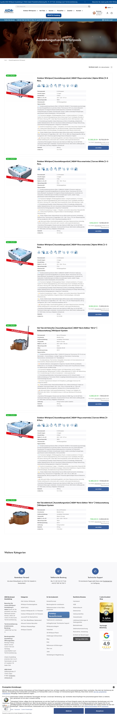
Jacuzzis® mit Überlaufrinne (29, 617)
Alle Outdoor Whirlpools (28, 601)
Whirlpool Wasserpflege (28, 626)
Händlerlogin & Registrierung (55, 655)
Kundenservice (107, 581)
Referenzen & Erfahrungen (54, 645)
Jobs (48, 651)
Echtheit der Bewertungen (81, 635)
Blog (48, 639)
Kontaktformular (51, 601)
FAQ (48, 642)
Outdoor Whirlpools (29, 10)
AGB (74, 604)
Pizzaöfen (60, 10)
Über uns (49, 648)
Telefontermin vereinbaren (54, 620)
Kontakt (78, 10)
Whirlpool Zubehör (26, 629)
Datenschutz (77, 610)
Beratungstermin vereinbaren (55, 604)
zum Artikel (98, 147)
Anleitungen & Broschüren (54, 636)
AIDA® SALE (24, 607)
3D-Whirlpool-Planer (53, 632)
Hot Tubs (42, 10)
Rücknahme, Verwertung (80, 631)
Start (5, 60)
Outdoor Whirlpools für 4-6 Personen (32, 614)
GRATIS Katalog (53, 15)
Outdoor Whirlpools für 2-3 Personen (32, 610)
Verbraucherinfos (78, 614)
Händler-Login (108, 20)
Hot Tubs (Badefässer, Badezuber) (31, 620)
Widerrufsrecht (77, 607)
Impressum (76, 601)
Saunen (51, 10)
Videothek (50, 629)
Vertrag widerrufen (81, 639)
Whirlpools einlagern (53, 626)
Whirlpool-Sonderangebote (29, 604)
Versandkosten (98, 142)
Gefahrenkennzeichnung (80, 628)
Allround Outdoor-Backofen (29, 623)
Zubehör (69, 10)
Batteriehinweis (77, 625)
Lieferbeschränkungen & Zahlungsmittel (80, 621)
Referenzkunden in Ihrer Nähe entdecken (56, 608)
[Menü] (9, 698)
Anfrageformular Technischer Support (58, 623)
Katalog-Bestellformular (55, 615)
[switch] (6, 709)
